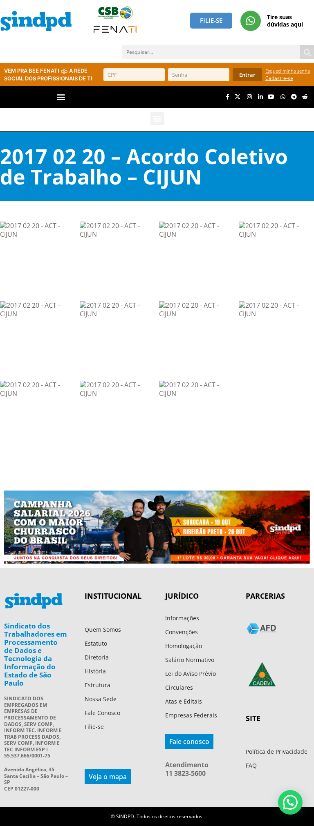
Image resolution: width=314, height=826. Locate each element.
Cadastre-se (279, 78)
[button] (61, 97)
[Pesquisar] (307, 52)
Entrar (247, 74)
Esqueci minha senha (287, 71)
